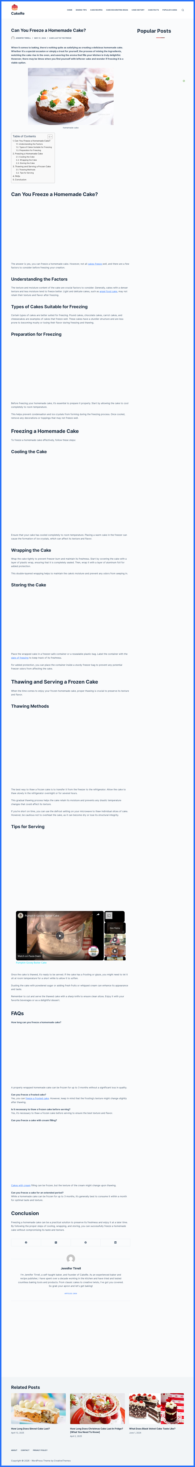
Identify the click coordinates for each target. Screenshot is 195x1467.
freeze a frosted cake (37, 1098)
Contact (25, 1450)
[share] (98, 914)
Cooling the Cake (27, 157)
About (14, 1450)
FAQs (17, 176)
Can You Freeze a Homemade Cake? (32, 141)
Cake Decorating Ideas (117, 10)
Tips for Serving (27, 173)
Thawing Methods (27, 170)
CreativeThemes (62, 1460)
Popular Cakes (169, 10)
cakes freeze (95, 263)
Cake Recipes (96, 10)
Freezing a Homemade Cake (29, 153)
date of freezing (20, 657)
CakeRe (18, 13)
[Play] (115, 939)
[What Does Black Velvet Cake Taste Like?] (156, 1408)
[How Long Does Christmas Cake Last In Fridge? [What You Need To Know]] (97, 1408)
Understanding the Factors (31, 144)
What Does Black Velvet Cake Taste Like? (152, 1428)
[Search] (183, 10)
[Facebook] (26, 1242)
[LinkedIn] (115, 1242)
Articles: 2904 (71, 1294)
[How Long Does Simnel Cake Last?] (38, 1408)
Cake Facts (153, 10)
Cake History (138, 10)
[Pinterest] (85, 1242)
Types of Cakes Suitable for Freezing (35, 147)
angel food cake (108, 291)
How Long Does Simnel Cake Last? (30, 1428)
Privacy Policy (40, 1450)
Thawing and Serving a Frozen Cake (33, 166)
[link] (20, 915)
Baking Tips (81, 10)
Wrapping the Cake (28, 160)
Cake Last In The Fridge (60, 38)
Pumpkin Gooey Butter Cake (42, 915)
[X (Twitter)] (56, 1242)
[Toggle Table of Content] (48, 136)
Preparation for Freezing (30, 150)
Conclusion (20, 179)
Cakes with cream (21, 1185)
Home (69, 10)
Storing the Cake (27, 163)
